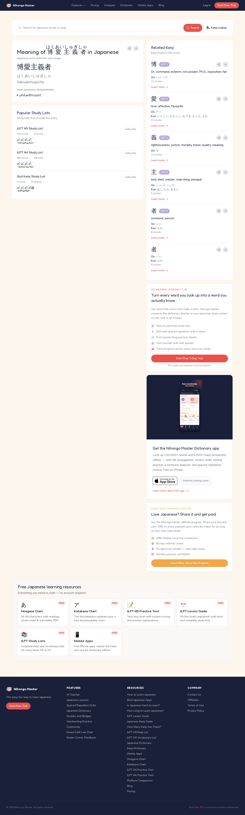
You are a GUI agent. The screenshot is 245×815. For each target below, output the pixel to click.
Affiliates (193, 700)
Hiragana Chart (136, 759)
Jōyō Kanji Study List (31, 176)
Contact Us (194, 694)
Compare (109, 5)
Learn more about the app (169, 491)
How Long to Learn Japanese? (145, 711)
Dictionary (126, 5)
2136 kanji (36, 181)
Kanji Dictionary (136, 748)
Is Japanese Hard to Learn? (143, 705)
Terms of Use (196, 705)
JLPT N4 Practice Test (140, 775)
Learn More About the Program (189, 563)
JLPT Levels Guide (138, 716)
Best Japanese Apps (139, 700)
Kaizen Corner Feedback (81, 737)
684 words (23, 157)
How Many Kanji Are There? (144, 727)
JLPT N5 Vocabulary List (141, 737)
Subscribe (130, 129)
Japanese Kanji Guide (140, 721)
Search (195, 28)
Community (73, 727)
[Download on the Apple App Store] (165, 481)
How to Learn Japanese (141, 694)
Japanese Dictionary (79, 711)
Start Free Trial (226, 5)
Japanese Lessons (78, 700)
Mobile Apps (145, 5)
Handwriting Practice (79, 721)
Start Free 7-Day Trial (189, 358)
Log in (207, 5)
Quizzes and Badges (79, 716)
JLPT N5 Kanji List (137, 732)
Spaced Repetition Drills (81, 705)
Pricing (95, 5)
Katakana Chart (136, 764)
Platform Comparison (140, 780)
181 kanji (38, 157)
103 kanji (38, 133)
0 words (21, 181)
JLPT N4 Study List (30, 152)
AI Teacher (73, 694)
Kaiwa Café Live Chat (80, 732)
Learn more (158, 87)
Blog (161, 5)
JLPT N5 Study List (30, 128)
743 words (23, 133)
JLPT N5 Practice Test (140, 770)
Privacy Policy (196, 711)
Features (77, 5)
